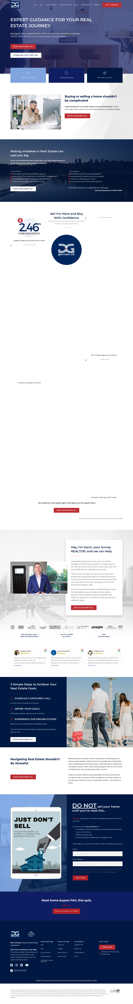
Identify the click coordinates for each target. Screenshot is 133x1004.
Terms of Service (112, 872)
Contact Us (78, 945)
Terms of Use (57, 980)
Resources (86, 5)
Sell (41, 5)
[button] (71, 5)
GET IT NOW (80, 878)
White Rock (16, 36)
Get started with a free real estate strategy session (28, 729)
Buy (35, 5)
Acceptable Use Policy (90, 980)
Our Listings (51, 5)
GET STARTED (112, 5)
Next (123, 662)
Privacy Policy (105, 872)
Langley (61, 945)
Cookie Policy (75, 980)
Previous (10, 662)
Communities (64, 5)
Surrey (27, 36)
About (97, 5)
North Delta (62, 952)
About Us (77, 949)
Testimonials (79, 952)
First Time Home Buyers (47, 961)
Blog (76, 5)
